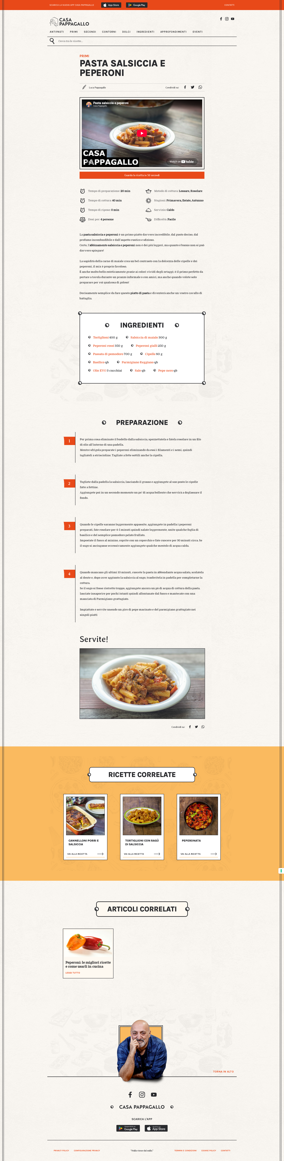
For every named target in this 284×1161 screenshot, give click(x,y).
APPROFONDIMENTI (173, 31)
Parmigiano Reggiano (138, 362)
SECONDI (90, 31)
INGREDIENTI (145, 31)
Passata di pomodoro (108, 354)
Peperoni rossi (103, 346)
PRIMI (74, 31)
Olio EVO (99, 370)
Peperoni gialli (146, 346)
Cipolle (150, 354)
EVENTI (197, 31)
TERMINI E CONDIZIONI (185, 1150)
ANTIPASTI (57, 31)
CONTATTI (229, 5)
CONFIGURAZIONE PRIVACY (87, 1150)
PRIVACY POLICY (61, 1150)
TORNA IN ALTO (223, 1071)
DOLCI (126, 31)
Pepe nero (165, 370)
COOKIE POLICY (208, 1150)
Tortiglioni (101, 337)
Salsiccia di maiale (144, 337)
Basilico (98, 362)
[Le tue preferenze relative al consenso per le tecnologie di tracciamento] (281, 871)
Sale (138, 370)
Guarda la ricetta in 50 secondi (142, 175)
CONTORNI (109, 31)
